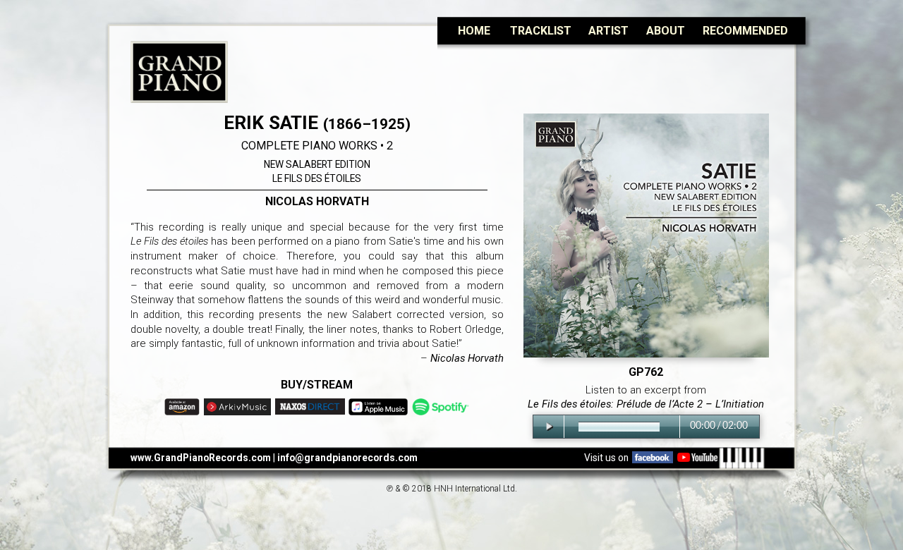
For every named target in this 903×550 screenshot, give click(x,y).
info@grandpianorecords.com (347, 457)
